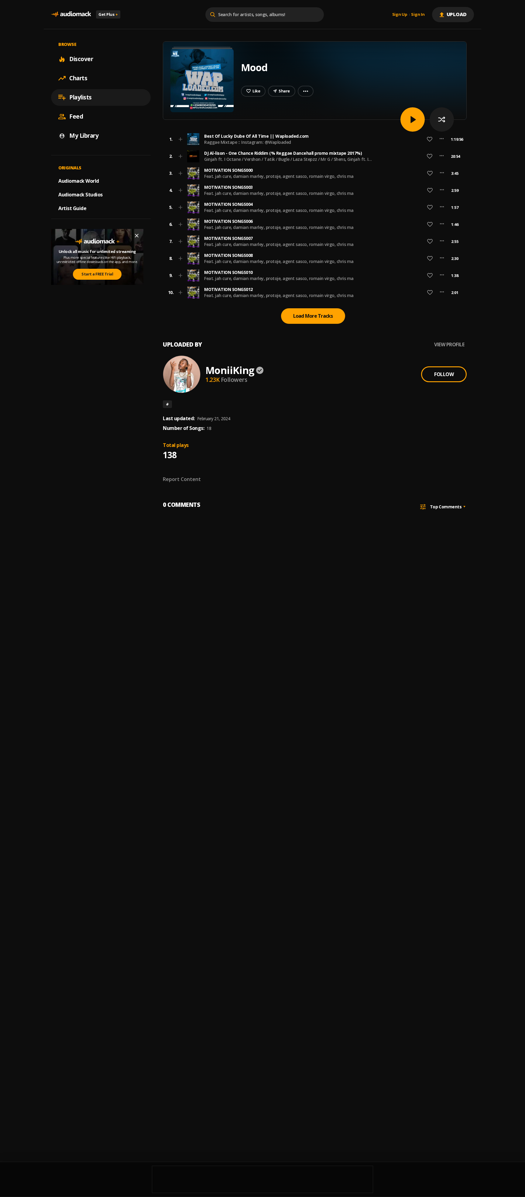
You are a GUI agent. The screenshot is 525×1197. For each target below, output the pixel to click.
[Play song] (412, 119)
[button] (313, 139)
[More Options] (442, 139)
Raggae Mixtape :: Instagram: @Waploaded (247, 142)
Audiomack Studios (80, 194)
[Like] (429, 139)
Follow (444, 374)
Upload (457, 14)
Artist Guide (72, 208)
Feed (76, 116)
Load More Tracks (313, 316)
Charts (78, 78)
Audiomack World (78, 181)
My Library (83, 136)
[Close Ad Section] (137, 236)
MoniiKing (229, 370)
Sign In (417, 14)
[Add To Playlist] (180, 139)
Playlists (80, 97)
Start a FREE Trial (97, 274)
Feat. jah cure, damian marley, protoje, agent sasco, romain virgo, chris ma (279, 176)
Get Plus (108, 14)
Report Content (182, 479)
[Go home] (71, 14)
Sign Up (399, 14)
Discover (81, 59)
